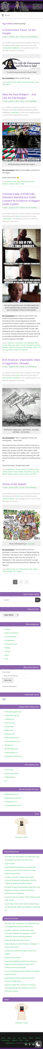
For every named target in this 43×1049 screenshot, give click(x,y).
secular (4, 571)
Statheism (5, 184)
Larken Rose (15, 112)
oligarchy (12, 347)
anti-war (23, 469)
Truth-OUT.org (10, 723)
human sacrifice (18, 472)
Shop (26, 1040)
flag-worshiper (24, 181)
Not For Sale (9, 770)
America (18, 469)
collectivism (10, 343)
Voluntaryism (7, 219)
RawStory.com (10, 734)
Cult (17, 569)
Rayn (5, 37)
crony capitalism (29, 343)
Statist (22, 184)
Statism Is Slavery (8, 499)
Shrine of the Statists (14, 484)
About (9, 1038)
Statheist (12, 184)
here (17, 45)
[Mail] (25, 1044)
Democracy (11, 345)
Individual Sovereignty (33, 345)
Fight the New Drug (12, 773)
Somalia (21, 474)
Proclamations (10, 640)
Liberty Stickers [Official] (11, 48)
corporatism (19, 343)
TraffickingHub (10, 777)
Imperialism (28, 472)
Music (7, 655)
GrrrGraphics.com (11, 802)
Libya (37, 472)
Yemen (34, 474)
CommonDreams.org (12, 741)
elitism (18, 345)
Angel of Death (11, 82)
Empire (10, 472)
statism (8, 84)
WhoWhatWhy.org (11, 749)
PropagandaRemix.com (13, 805)
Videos (31, 1038)
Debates (7, 648)
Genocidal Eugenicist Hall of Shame (17, 940)
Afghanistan (11, 469)
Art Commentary (32, 37)
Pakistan (10, 474)
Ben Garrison (29, 544)
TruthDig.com (9, 719)
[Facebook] (29, 1044)
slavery (15, 474)
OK (37, 600)
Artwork (7, 651)
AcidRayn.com (10, 1043)
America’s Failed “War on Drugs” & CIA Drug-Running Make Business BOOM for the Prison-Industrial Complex (21, 988)
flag (18, 181)
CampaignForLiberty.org (13, 756)
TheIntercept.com (11, 752)
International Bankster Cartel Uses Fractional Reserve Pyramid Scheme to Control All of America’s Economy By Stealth (20, 964)
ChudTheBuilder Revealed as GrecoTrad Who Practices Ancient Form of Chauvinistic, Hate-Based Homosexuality (20, 870)
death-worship (21, 82)
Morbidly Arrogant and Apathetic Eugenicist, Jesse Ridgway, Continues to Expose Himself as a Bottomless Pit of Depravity (22, 890)
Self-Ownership (27, 347)
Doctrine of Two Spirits (13, 957)
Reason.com (9, 730)
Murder (4, 474)
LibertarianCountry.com (13, 798)
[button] (38, 1044)
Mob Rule (5, 347)
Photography (5, 1040)
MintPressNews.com (12, 738)
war (31, 474)
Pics (19, 1038)
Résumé (14, 1040)
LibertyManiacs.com (12, 794)
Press (6, 659)
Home (3, 1038)
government (31, 82)
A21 (6, 781)
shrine (15, 571)
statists (19, 571)
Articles (7, 629)
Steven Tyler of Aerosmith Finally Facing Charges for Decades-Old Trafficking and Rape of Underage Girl (22, 907)
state (3, 84)
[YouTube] (32, 1044)
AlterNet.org (9, 745)
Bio (15, 1038)
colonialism (30, 469)
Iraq (33, 472)
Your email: (6, 672)
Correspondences (11, 644)
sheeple (9, 571)
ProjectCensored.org (12, 715)
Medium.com (9, 726)
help (37, 82)
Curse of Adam (10, 863)
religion (32, 181)
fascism (23, 345)
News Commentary (11, 633)
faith (30, 569)
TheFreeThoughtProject (13, 712)
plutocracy (19, 347)
